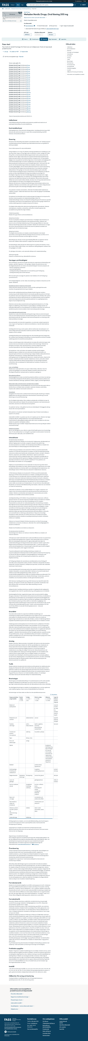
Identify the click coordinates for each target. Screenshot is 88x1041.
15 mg (28, 67)
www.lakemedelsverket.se (24, 844)
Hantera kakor (46, 1035)
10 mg (28, 65)
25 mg (28, 71)
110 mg (28, 94)
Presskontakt (46, 1029)
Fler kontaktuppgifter (32, 1029)
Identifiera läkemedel (64, 1024)
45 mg (28, 79)
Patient (13, 5)
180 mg (28, 108)
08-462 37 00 (35, 1021)
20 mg (28, 69)
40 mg (28, 77)
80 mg (28, 88)
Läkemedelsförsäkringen (52, 28)
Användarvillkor (47, 1033)
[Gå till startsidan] (5, 5)
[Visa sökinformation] (75, 4)
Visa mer (21, 56)
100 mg (28, 92)
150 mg (28, 102)
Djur (22, 5)
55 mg (28, 82)
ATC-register (62, 1027)
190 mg (28, 110)
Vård (18, 5)
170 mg (28, 106)
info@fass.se (34, 1023)
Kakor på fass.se (47, 1031)
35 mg (28, 75)
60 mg (28, 84)
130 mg (28, 98)
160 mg (28, 104)
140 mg (28, 100)
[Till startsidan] (2, 8)
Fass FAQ (61, 1029)
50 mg (28, 80)
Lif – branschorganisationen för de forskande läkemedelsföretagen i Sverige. (12, 1027)
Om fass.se (45, 1021)
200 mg (29, 111)
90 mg (28, 90)
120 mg (28, 96)
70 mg (28, 86)
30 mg (28, 73)
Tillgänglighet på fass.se (49, 1023)
